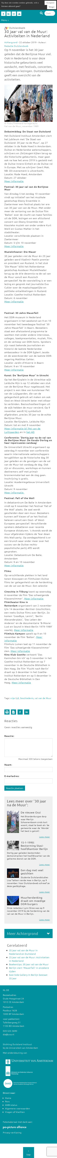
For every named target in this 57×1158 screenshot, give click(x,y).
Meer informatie (14, 181)
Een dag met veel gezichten (32, 871)
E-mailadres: (11, 776)
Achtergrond (10, 42)
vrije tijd (14, 698)
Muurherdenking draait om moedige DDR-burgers (33, 901)
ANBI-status (11, 1104)
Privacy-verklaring (12, 1132)
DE (7, 990)
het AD (30, 432)
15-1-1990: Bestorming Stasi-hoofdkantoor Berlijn (34, 845)
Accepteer (50, 3)
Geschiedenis (27, 698)
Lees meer (44, 836)
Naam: (8, 764)
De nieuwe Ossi (31, 812)
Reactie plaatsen (14, 788)
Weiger (52, 7)
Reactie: (9, 735)
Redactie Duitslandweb (16, 45)
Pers (7, 1101)
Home (8, 1097)
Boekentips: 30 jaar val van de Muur (29, 964)
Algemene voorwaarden (17, 1108)
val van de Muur (43, 698)
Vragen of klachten (15, 1111)
